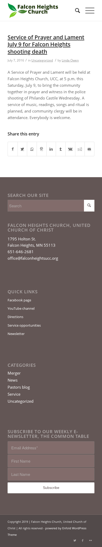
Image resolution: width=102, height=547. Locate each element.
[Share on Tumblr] (60, 149)
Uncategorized (42, 60)
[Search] (75, 10)
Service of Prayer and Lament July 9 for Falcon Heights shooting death (46, 44)
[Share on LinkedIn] (51, 149)
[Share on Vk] (70, 149)
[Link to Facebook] (83, 540)
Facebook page (19, 300)
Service (14, 394)
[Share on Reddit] (80, 149)
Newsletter (16, 333)
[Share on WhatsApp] (32, 149)
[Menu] (87, 10)
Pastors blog (19, 387)
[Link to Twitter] (75, 540)
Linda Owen (70, 60)
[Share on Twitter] (22, 149)
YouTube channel (21, 308)
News (13, 380)
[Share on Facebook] (13, 149)
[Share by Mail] (89, 149)
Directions (15, 316)
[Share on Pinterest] (41, 149)
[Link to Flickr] (90, 540)
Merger (14, 373)
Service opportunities (24, 325)
